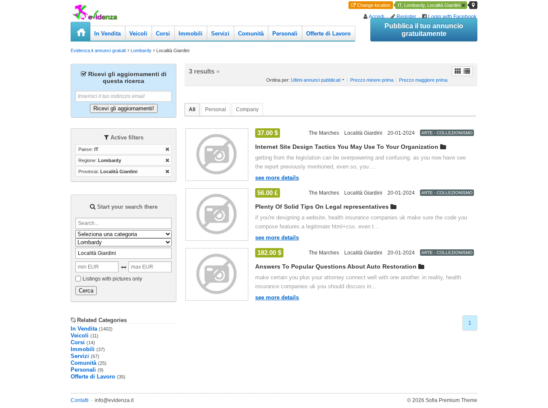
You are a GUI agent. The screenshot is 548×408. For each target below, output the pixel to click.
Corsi (163, 33)
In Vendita (107, 33)
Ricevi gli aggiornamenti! (123, 108)
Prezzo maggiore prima (423, 80)
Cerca (86, 290)
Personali (285, 33)
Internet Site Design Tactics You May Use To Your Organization (346, 146)
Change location (373, 5)
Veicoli (138, 33)
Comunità (251, 33)
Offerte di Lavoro (328, 33)
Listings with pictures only (112, 279)
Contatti (80, 400)
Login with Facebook (452, 17)
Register (406, 17)
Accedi (376, 17)
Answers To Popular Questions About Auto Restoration (336, 266)
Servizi (220, 33)
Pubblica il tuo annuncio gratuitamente (423, 29)
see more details (277, 177)
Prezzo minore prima (371, 80)
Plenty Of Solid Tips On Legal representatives (322, 206)
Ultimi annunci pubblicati (315, 80)
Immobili (191, 33)
